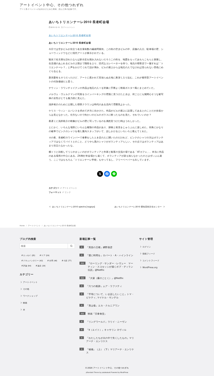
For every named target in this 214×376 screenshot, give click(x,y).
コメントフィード (151, 260)
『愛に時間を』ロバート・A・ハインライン (109, 255)
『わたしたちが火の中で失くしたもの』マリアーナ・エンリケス (110, 339)
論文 (42, 265)
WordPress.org (150, 267)
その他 (26, 288)
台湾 (53, 260)
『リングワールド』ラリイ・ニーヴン (106, 321)
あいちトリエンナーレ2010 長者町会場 (70, 35)
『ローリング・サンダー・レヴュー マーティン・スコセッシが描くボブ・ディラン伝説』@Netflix (110, 266)
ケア (45, 255)
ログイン (147, 246)
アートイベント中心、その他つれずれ (52, 4)
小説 (67, 260)
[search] (71, 246)
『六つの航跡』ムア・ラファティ (104, 286)
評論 (27, 265)
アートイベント (69, 27)
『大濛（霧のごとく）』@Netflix (105, 278)
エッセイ (29, 255)
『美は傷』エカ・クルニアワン (103, 305)
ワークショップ (30, 295)
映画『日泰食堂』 (97, 313)
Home (22, 225)
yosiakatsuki (106, 372)
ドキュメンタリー (33, 260)
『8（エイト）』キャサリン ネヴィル (106, 329)
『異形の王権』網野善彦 (99, 247)
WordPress (124, 372)
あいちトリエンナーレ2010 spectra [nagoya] (73, 206)
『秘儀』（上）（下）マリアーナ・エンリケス (110, 351)
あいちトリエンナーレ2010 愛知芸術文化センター (138, 206)
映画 (25, 302)
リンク (67, 192)
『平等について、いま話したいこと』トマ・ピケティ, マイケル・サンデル (110, 295)
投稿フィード (149, 253)
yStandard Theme (92, 372)
